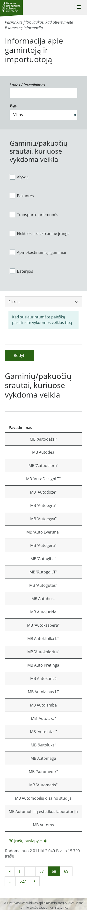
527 (23, 881)
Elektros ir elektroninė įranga (43, 233)
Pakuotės (25, 195)
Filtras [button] (14, 301)
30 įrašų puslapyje (25, 840)
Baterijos (25, 271)
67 (41, 871)
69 (66, 871)
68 (54, 871)
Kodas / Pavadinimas (27, 85)
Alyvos (23, 177)
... (30, 871)
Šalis (13, 106)
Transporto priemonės (37, 214)
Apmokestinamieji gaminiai (41, 252)
